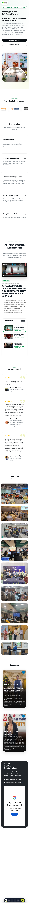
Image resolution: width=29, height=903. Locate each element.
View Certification (14, 44)
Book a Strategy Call (14, 40)
